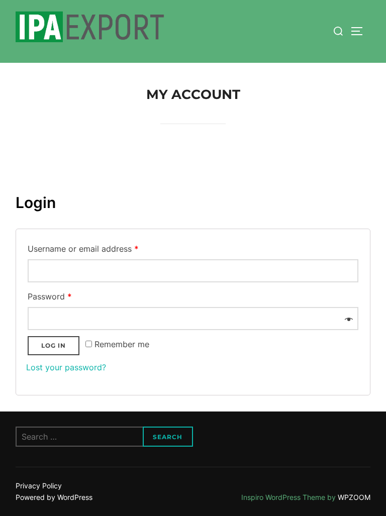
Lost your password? (66, 367)
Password (50, 296)
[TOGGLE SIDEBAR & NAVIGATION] (360, 31)
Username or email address (83, 249)
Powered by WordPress (54, 497)
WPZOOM (354, 497)
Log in (53, 345)
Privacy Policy (39, 485)
